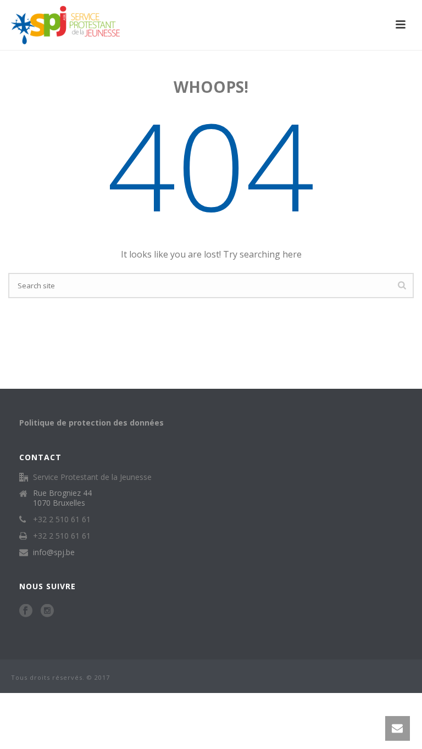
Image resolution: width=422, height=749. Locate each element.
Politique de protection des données (91, 422)
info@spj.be (54, 552)
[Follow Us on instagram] (47, 611)
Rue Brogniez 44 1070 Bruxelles (62, 498)
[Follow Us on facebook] (25, 611)
